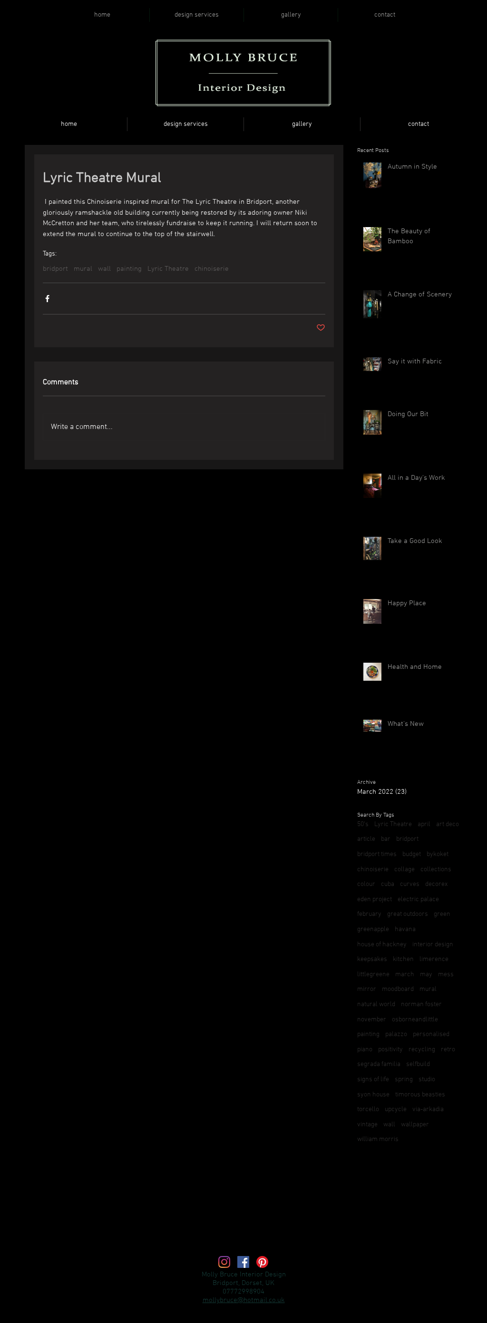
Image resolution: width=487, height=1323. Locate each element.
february (369, 914)
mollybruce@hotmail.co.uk (244, 1300)
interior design (432, 945)
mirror (366, 989)
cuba (387, 884)
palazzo (396, 1034)
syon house (373, 1095)
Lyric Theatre (168, 269)
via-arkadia (428, 1109)
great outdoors (407, 914)
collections (435, 870)
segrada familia (378, 1064)
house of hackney (382, 945)
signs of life (373, 1080)
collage (404, 870)
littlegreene (373, 975)
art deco (447, 824)
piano (364, 1050)
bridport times (377, 854)
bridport (55, 269)
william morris (378, 1139)
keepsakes (372, 959)
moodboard (398, 989)
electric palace (418, 899)
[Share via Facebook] (47, 298)
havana (405, 929)
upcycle (396, 1109)
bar (385, 839)
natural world (376, 1004)
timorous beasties (420, 1095)
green (442, 914)
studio (427, 1080)
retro (448, 1050)
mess (446, 975)
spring (404, 1080)
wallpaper (415, 1125)
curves (409, 884)
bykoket (437, 854)
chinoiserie (212, 269)
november (371, 1020)
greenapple (373, 929)
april (424, 824)
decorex (436, 884)
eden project (374, 899)
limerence (433, 959)
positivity (390, 1050)
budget (411, 854)
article (366, 839)
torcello (368, 1109)
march (404, 975)
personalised (431, 1034)
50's (363, 824)
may (426, 975)
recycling (422, 1050)
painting (129, 269)
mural (83, 269)
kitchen (403, 959)
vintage (367, 1125)
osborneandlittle (415, 1020)
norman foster (421, 1004)
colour (366, 884)
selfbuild (418, 1064)
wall (104, 269)
